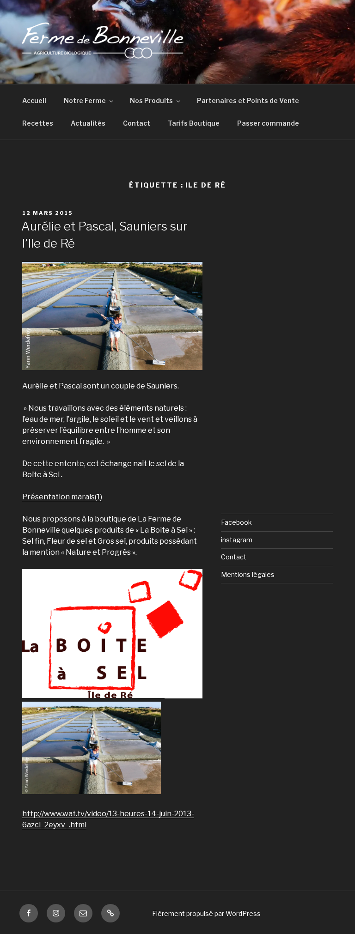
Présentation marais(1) (62, 496)
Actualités (88, 123)
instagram (236, 540)
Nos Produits (151, 100)
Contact (136, 123)
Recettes (37, 123)
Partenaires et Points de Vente (248, 100)
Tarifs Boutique (194, 123)
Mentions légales (248, 574)
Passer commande (268, 123)
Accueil (34, 100)
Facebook (236, 522)
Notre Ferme (85, 100)
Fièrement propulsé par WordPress (206, 913)
